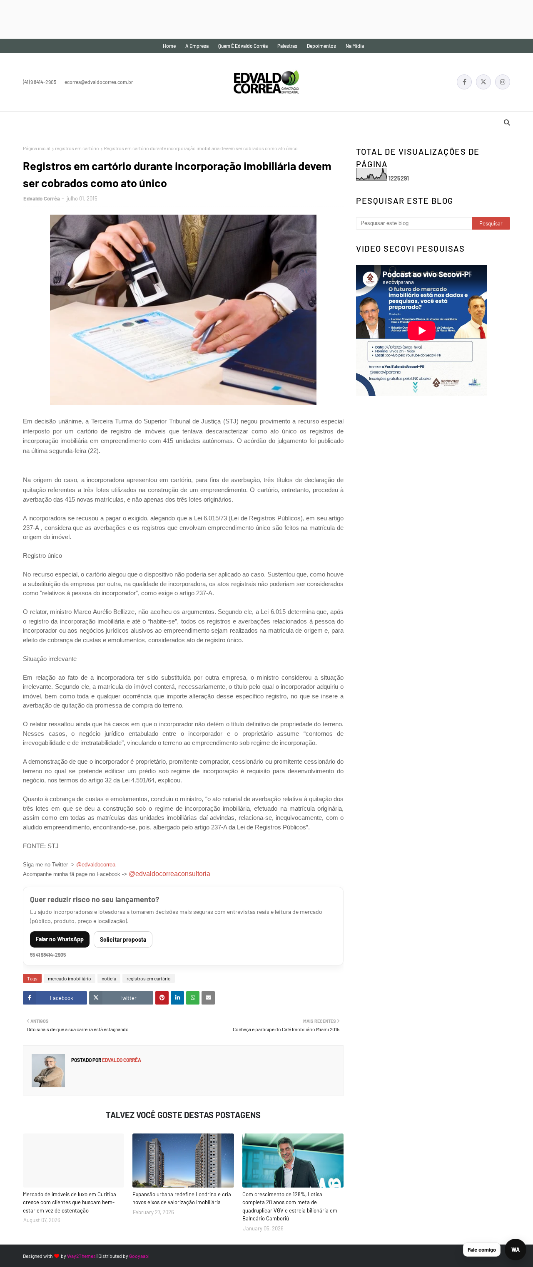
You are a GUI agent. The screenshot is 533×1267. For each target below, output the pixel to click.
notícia (109, 978)
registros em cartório (77, 148)
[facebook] (464, 81)
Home (169, 46)
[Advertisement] (151, 18)
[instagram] (502, 81)
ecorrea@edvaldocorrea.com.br (99, 82)
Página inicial (36, 148)
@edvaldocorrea (95, 864)
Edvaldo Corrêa (41, 198)
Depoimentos (321, 46)
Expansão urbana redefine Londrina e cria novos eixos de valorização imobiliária (181, 1198)
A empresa (197, 46)
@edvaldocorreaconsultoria (169, 873)
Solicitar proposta (123, 939)
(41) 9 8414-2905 (39, 82)
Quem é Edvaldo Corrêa (243, 46)
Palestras (287, 46)
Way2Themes (81, 1256)
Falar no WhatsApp (60, 939)
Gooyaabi (139, 1256)
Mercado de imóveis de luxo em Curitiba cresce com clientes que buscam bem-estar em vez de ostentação (69, 1202)
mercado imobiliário (69, 978)
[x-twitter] (483, 81)
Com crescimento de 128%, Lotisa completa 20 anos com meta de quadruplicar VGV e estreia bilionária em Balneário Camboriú (289, 1206)
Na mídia (355, 46)
